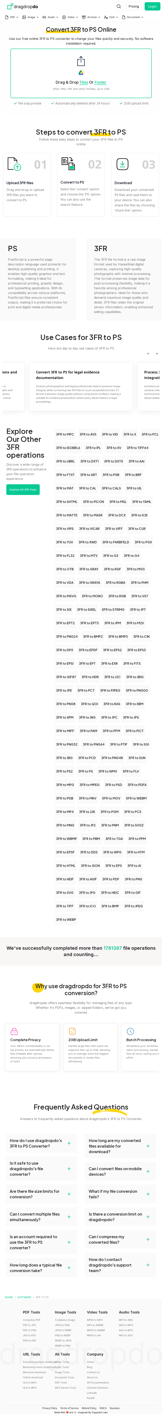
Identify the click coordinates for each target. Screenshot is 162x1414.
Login (152, 6)
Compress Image (65, 1319)
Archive (92, 17)
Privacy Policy (49, 1408)
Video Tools (62, 1361)
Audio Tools (62, 1367)
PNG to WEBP (63, 1335)
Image (31, 17)
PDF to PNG (29, 1330)
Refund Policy (89, 1408)
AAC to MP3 (126, 1330)
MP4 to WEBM (95, 1325)
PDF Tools (61, 1382)
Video (71, 17)
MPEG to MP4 (95, 1319)
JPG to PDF (29, 1335)
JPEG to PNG (62, 1325)
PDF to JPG (29, 1325)
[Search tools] (119, 6)
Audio (51, 17)
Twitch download (33, 1377)
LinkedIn (92, 1392)
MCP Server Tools (65, 1387)
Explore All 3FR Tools (23, 489)
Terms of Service (69, 1408)
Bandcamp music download (39, 1367)
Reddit (91, 1398)
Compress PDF (31, 1319)
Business (115, 1408)
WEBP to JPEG (63, 1340)
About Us (92, 1377)
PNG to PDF (29, 1340)
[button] (41, 1143)
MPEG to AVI (94, 1335)
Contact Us (93, 1372)
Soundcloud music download (40, 1361)
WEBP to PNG (63, 1345)
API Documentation (98, 1382)
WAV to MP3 (126, 1325)
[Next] (157, 354)
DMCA (103, 1408)
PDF (12, 17)
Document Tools (64, 1377)
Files (84, 82)
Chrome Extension (97, 1387)
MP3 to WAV (126, 1319)
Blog (89, 1367)
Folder (100, 82)
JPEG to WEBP (63, 1330)
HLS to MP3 (30, 1387)
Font (112, 17)
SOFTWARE (24, 1297)
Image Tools (62, 1372)
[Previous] (148, 354)
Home (90, 1361)
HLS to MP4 (30, 1382)
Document (133, 17)
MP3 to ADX (126, 1335)
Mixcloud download (34, 1372)
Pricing (134, 6)
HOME (9, 1297)
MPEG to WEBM (96, 1330)
